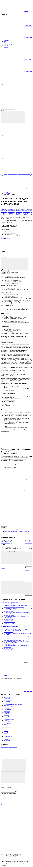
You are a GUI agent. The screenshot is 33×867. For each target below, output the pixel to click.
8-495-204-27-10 (28, 26)
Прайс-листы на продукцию (8, 534)
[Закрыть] (1, 784)
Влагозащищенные (9, 719)
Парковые (6, 716)
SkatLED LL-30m (8, 632)
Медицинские (7, 712)
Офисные (6, 705)
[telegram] (15, 84)
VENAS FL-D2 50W (9, 623)
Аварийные (7, 717)
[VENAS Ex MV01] (6, 541)
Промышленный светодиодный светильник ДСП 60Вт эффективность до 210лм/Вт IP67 (17, 606)
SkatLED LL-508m (8, 611)
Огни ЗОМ (6, 721)
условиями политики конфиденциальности (17, 531)
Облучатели (7, 723)
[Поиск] (13, 777)
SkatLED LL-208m (8, 619)
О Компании (7, 740)
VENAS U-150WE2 (9, 644)
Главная (6, 731)
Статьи (5, 742)
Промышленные (20, 174)
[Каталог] (14, 765)
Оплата (6, 41)
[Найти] (13, 117)
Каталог (6, 732)
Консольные (13, 174)
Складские (6, 708)
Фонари (6, 724)
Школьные (6, 713)
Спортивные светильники (9, 626)
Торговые (6, 715)
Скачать (6, 47)
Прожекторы (28, 174)
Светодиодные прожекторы (10, 602)
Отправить (3, 527)
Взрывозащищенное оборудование (13, 704)
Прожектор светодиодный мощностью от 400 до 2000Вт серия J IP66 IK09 (16, 642)
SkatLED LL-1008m (9, 615)
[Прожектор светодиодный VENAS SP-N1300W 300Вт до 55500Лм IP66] (4, 213)
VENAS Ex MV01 (5, 543)
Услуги (5, 42)
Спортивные (7, 711)
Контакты (6, 45)
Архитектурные (8, 709)
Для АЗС (6, 720)
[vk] (15, 96)
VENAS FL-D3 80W (9, 620)
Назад (25, 188)
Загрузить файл (5, 855)
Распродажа (7, 174)
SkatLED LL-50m (8, 648)
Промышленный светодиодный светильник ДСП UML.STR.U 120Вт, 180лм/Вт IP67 (17, 630)
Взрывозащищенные (9, 702)
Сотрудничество (8, 44)
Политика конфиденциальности (9, 747)
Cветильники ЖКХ (9, 706)
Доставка (6, 40)
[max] (15, 107)
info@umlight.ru (28, 37)
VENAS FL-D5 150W (9, 622)
